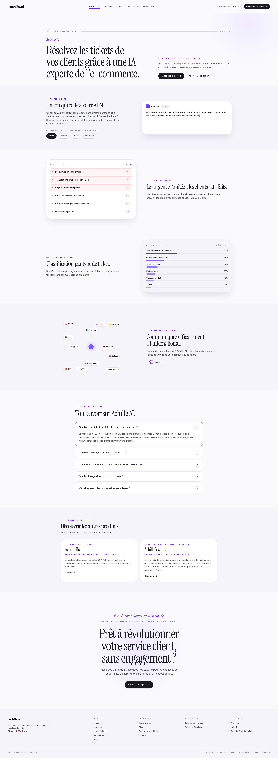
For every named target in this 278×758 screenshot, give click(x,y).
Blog (141, 727)
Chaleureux (89, 136)
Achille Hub (98, 727)
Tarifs (120, 6)
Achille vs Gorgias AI (194, 727)
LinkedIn (234, 727)
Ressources (148, 6)
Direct (75, 136)
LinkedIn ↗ (265, 752)
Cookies (255, 752)
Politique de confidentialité (215, 752)
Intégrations (109, 6)
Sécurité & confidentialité (242, 731)
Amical (51, 136)
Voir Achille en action (198, 76)
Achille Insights (100, 731)
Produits (93, 6)
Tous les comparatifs (194, 722)
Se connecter (224, 6)
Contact (142, 735)
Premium (63, 136)
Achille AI (97, 722)
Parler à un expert (169, 76)
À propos (235, 722)
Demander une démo (255, 6)
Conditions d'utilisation (239, 752)
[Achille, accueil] (16, 6)
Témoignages (133, 6)
